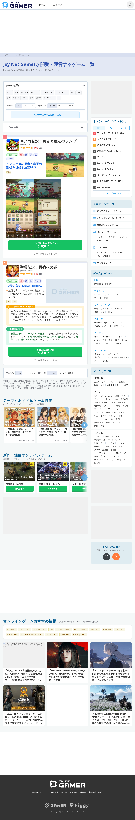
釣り (122, 326)
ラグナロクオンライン (107, 138)
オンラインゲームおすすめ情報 (29, 620)
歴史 (108, 412)
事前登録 (121, 381)
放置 (114, 446)
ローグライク (99, 453)
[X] (106, 556)
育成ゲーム (119, 629)
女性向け (108, 399)
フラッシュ (120, 459)
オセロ (124, 340)
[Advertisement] (67, 31)
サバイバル (109, 419)
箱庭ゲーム (107, 629)
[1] (65, 165)
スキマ (97, 449)
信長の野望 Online (106, 145)
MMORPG (24, 92)
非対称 (97, 446)
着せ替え (98, 357)
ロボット (116, 409)
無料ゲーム (11, 629)
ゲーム (41, 4)
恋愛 (31, 98)
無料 (21, 155)
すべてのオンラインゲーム (109, 211)
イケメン (98, 419)
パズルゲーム (51, 634)
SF (109, 409)
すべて (9, 92)
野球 (106, 322)
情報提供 (82, 792)
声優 (113, 402)
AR (125, 453)
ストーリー (109, 406)
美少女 (38, 98)
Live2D (97, 463)
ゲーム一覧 (13, 127)
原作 (116, 399)
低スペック (117, 436)
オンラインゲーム (17, 55)
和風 (118, 419)
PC (25, 105)
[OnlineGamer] (68, 787)
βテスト (111, 381)
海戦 (102, 425)
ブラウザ (106, 436)
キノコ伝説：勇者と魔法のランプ (48, 141)
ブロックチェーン (101, 402)
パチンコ (98, 343)
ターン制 (120, 443)
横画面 (113, 449)
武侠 (96, 425)
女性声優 (98, 406)
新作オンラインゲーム (118, 237)
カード (97, 336)
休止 (102, 385)
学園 (96, 415)
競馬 (116, 326)
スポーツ (16, 98)
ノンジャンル (100, 350)
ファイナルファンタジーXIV (110, 132)
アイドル (112, 415)
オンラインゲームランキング (110, 121)
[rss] (116, 556)
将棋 (117, 340)
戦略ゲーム (94, 629)
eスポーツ (98, 395)
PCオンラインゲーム (106, 232)
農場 (114, 422)
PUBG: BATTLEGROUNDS (110, 181)
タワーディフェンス (115, 308)
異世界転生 (98, 422)
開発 (96, 385)
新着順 (70, 105)
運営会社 (101, 792)
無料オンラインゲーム (107, 225)
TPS (117, 294)
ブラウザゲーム (49, 98)
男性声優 (121, 402)
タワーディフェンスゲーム (32, 634)
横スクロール (99, 439)
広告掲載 (92, 792)
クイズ (97, 360)
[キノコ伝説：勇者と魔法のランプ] (12, 139)
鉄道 (108, 422)
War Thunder (104, 187)
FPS (111, 294)
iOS (35, 155)
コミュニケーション (110, 354)
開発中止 (110, 385)
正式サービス (12, 155)
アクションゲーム (63, 629)
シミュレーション (62, 92)
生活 (120, 422)
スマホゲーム (103, 247)
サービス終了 (122, 385)
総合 (99, 128)
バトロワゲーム (80, 629)
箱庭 (8, 98)
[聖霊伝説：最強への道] (12, 265)
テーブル (98, 333)
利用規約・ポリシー (59, 792)
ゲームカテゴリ (102, 371)
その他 (105, 360)
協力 (102, 443)
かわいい (109, 395)
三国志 (121, 412)
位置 (120, 446)
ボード (121, 336)
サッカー (98, 322)
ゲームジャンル (102, 273)
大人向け (124, 399)
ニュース (57, 4)
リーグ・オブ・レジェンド (109, 175)
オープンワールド (115, 439)
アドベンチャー (110, 357)
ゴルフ (113, 322)
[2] (65, 291)
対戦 (96, 443)
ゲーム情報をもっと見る (45, 253)
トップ (5, 55)
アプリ (97, 436)
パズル (24, 98)
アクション (35, 92)
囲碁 (110, 340)
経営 (102, 308)
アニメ (124, 395)
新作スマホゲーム (116, 252)
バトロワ (110, 459)
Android (10, 159)
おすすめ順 (52, 105)
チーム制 (110, 443)
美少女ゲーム (12, 634)
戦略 (72, 92)
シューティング (47, 92)
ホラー (103, 415)
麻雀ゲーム (65, 634)
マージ (111, 453)
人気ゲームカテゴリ (105, 204)
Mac (107, 240)
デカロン (101, 157)
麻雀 (104, 340)
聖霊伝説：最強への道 (38, 267)
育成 (79, 92)
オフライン (112, 456)
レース (121, 322)
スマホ (32, 105)
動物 (120, 415)
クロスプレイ (99, 456)
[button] (84, 425)
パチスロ (108, 343)
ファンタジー (99, 409)
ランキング (62, 105)
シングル (106, 446)
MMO (118, 453)
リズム (97, 354)
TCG (114, 336)
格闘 (106, 298)
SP (31, 155)
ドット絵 (98, 399)
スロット (118, 343)
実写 (118, 406)
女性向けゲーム (79, 634)
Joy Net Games (26, 144)
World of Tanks (105, 169)
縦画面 (105, 449)
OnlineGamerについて (39, 792)
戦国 (114, 412)
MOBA (109, 312)
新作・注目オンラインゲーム (27, 454)
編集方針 (73, 792)
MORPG (108, 284)
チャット (123, 357)
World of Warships (106, 163)
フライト (98, 298)
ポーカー (106, 336)
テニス (97, 326)
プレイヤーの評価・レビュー (22, 306)
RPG (16, 92)
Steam (99, 240)
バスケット (107, 326)
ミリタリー (98, 412)
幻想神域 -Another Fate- (109, 151)
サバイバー (98, 459)
